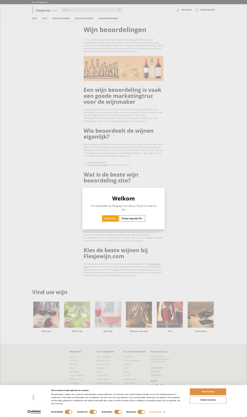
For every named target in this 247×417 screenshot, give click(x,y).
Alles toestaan (208, 392)
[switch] (93, 412)
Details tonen (156, 412)
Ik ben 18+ (110, 218)
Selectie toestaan (208, 400)
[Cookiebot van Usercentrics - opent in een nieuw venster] (34, 412)
